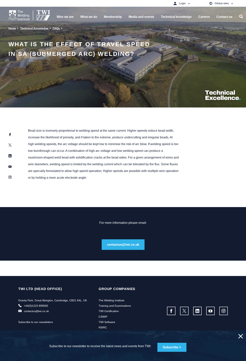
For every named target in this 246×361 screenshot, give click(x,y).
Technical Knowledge (34, 28)
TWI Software (107, 322)
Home (12, 28)
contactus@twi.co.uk (123, 244)
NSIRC (103, 327)
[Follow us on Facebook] (171, 311)
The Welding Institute (111, 300)
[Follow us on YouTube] (210, 311)
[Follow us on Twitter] (184, 311)
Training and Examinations (115, 305)
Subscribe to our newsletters (35, 322)
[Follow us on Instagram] (223, 311)
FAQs (56, 28)
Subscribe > (172, 347)
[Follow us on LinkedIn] (197, 311)
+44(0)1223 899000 (36, 305)
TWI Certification (109, 311)
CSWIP (103, 316)
